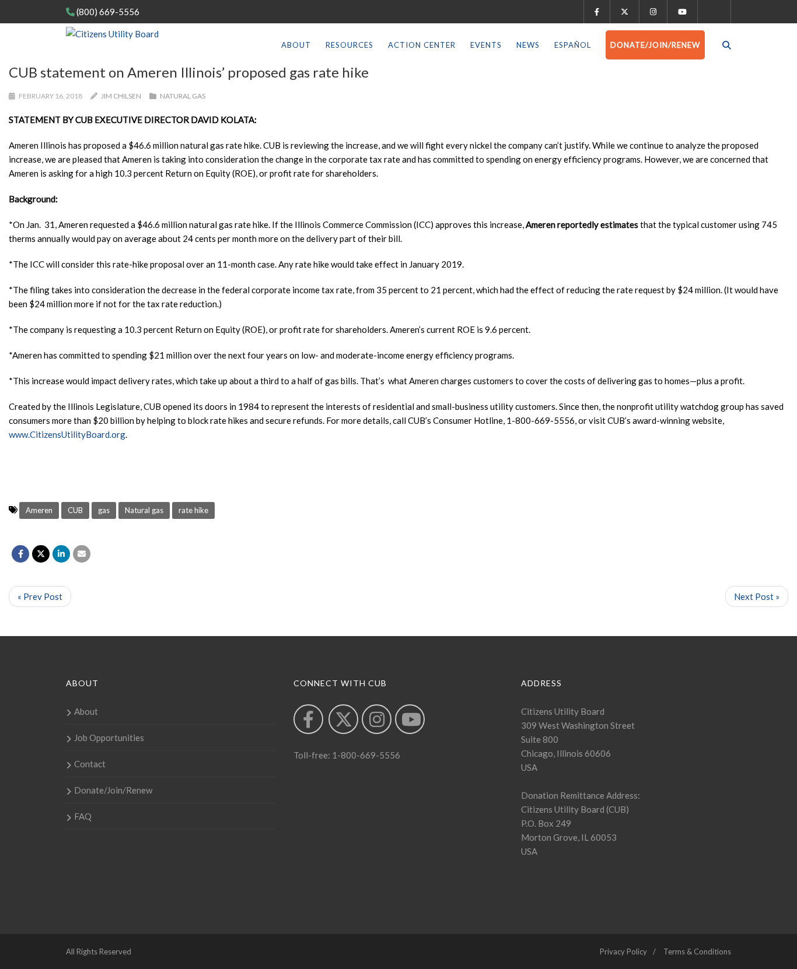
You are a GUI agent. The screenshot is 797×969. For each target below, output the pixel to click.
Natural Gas (182, 96)
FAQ (83, 816)
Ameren (39, 510)
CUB (75, 510)
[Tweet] (41, 554)
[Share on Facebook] (20, 554)
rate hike (193, 510)
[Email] (81, 554)
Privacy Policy (623, 951)
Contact (90, 764)
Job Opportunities (109, 737)
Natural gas (144, 510)
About (296, 45)
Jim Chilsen (121, 96)
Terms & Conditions (697, 951)
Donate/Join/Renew (655, 45)
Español (572, 45)
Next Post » (756, 596)
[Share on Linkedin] (61, 554)
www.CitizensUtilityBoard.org (67, 434)
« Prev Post (40, 596)
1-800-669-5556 (365, 755)
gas (104, 510)
